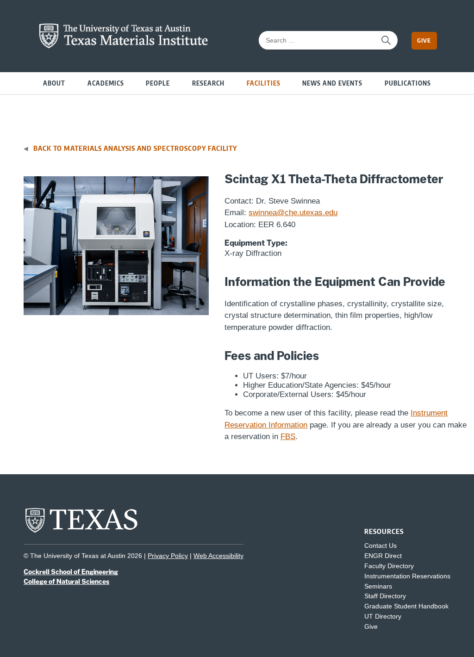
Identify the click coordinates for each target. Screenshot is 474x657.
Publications (408, 83)
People (158, 83)
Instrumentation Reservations (407, 576)
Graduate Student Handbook (406, 606)
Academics (105, 83)
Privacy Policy (168, 555)
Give (424, 40)
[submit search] (386, 40)
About (54, 83)
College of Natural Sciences (66, 581)
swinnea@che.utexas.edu (293, 212)
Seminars (378, 586)
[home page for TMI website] (123, 46)
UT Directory (382, 616)
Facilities (264, 83)
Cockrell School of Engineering (71, 572)
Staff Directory (385, 596)
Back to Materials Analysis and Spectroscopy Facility (135, 148)
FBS (288, 436)
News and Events (332, 83)
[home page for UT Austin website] (81, 531)
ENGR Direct (383, 555)
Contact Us (380, 545)
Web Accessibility (218, 555)
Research (208, 83)
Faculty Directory (389, 566)
